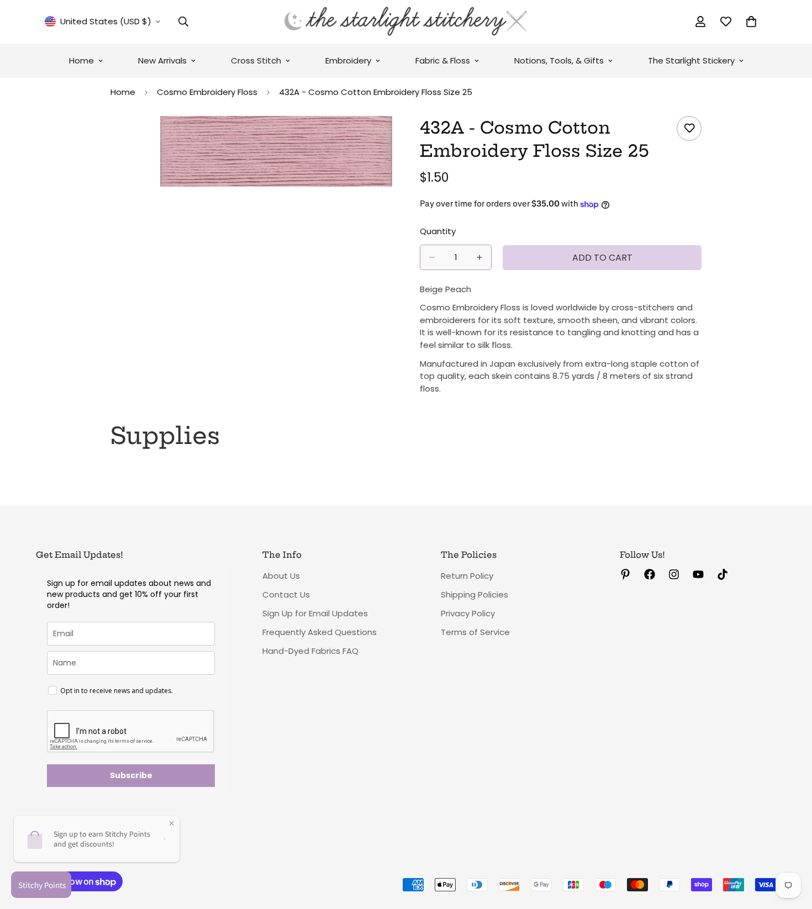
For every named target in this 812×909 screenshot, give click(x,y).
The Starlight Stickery (691, 60)
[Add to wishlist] (689, 128)
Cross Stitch (256, 60)
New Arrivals (162, 60)
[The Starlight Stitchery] (406, 22)
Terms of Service (475, 632)
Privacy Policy (468, 613)
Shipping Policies (474, 594)
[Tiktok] (722, 574)
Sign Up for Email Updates (315, 613)
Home (81, 60)
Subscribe (131, 775)
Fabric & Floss (442, 60)
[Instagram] (673, 574)
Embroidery (348, 60)
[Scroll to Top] (790, 849)
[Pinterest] (625, 574)
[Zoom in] (382, 139)
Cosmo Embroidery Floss (207, 92)
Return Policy (467, 576)
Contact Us (286, 594)
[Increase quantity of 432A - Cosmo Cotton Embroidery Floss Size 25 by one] (479, 257)
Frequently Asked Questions (319, 632)
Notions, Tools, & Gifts (559, 60)
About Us (281, 576)
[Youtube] (698, 574)
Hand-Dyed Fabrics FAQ (310, 651)
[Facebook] (649, 574)
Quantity (438, 231)
